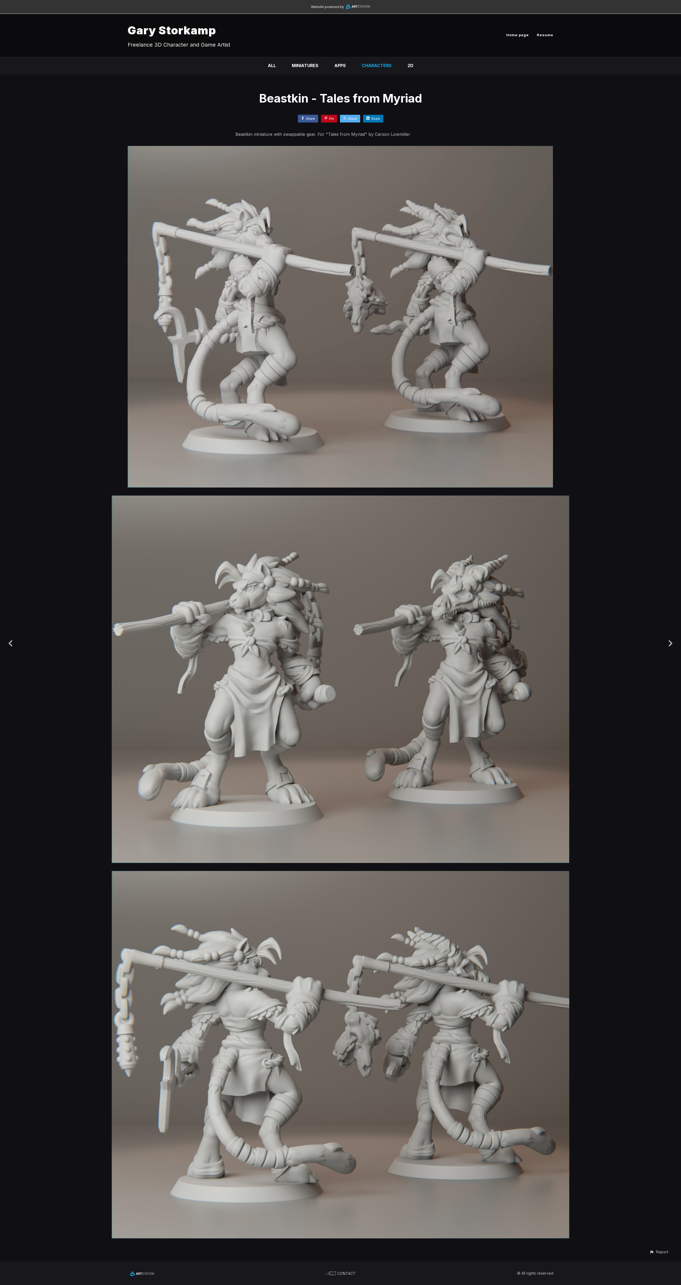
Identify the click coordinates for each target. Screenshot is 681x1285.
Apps (340, 65)
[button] (658, 1251)
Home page (517, 35)
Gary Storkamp (172, 30)
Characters (377, 65)
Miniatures (305, 65)
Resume (545, 35)
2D (410, 65)
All (272, 65)
